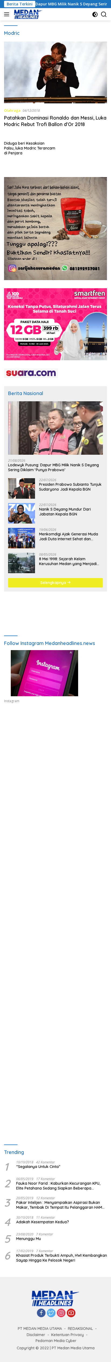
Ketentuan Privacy (67, 1334)
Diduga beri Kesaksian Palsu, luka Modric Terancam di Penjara (29, 148)
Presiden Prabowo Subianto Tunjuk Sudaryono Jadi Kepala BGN (70, 487)
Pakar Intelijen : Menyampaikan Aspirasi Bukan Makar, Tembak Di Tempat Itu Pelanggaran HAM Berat (59, 1205)
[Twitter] (51, 1313)
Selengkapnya (53, 582)
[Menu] (7, 14)
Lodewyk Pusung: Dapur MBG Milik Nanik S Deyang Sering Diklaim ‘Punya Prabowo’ (53, 467)
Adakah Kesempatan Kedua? (42, 1222)
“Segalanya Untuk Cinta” (38, 1166)
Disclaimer (36, 1334)
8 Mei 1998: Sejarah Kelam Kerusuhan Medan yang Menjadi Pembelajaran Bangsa (68, 561)
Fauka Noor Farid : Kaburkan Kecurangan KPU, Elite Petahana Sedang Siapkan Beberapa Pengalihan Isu (58, 1186)
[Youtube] (71, 1313)
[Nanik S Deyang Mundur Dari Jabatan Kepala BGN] (21, 513)
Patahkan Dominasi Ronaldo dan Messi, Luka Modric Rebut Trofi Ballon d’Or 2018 (55, 121)
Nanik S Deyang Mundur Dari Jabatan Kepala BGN (65, 512)
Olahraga (12, 110)
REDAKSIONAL (80, 1328)
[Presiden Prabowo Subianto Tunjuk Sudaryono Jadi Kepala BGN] (21, 488)
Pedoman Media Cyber (56, 1340)
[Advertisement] (55, 778)
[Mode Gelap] (95, 14)
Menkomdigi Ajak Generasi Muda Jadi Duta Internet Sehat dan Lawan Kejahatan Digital (68, 536)
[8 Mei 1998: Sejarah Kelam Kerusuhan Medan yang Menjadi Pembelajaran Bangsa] (21, 563)
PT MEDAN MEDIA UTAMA (40, 1328)
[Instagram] (61, 1313)
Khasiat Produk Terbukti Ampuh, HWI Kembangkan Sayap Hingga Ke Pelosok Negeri (61, 1258)
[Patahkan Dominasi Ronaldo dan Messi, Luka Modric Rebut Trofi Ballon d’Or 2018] (55, 72)
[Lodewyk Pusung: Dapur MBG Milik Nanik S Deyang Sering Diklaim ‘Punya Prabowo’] (55, 428)
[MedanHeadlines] (28, 14)
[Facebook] (41, 1313)
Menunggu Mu (28, 1238)
